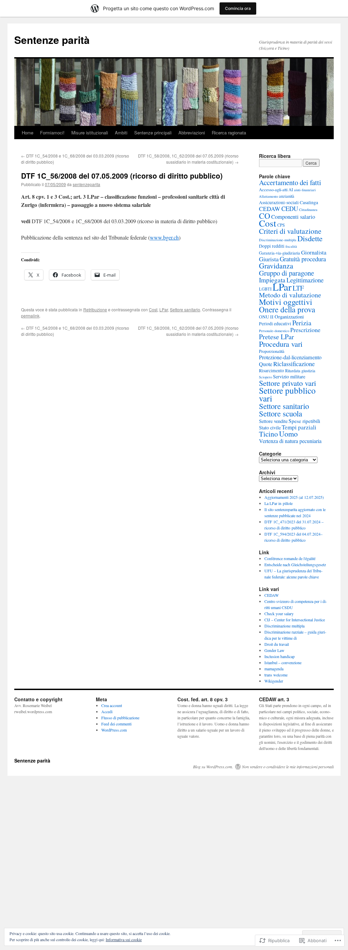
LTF (298, 288)
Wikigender (273, 681)
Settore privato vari (287, 383)
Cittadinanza (308, 209)
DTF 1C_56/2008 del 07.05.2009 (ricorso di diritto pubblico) (122, 175)
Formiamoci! (52, 132)
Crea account (111, 705)
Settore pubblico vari (287, 394)
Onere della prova (287, 309)
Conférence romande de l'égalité (289, 558)
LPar (163, 309)
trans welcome (276, 674)
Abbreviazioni (191, 132)
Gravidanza (276, 266)
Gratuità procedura (303, 259)
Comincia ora (238, 8)
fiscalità (291, 246)
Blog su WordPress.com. (213, 766)
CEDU (289, 208)
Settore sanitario (185, 309)
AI (291, 189)
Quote (265, 364)
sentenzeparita (86, 184)
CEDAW (269, 208)
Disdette (310, 238)
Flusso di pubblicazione (120, 717)
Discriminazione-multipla (277, 240)
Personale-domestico (274, 330)
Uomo (288, 434)
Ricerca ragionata (229, 132)
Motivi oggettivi (285, 301)
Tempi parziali (299, 427)
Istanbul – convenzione (282, 662)
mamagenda (273, 668)
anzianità (286, 196)
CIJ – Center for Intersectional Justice (294, 619)
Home (27, 132)
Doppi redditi (271, 246)
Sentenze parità (52, 39)
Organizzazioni (289, 316)
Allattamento (268, 196)
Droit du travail (276, 644)
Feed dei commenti (116, 723)
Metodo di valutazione (290, 294)
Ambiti (121, 132)
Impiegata (272, 280)
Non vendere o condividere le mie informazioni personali (288, 766)
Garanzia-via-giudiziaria (279, 253)
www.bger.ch (164, 237)
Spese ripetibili (304, 420)
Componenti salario (293, 216)
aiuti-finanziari (305, 189)
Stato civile (270, 427)
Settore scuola (280, 413)
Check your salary (279, 613)
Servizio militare (289, 376)
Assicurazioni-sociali (279, 202)
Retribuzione (95, 309)
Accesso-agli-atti (273, 189)
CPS (281, 225)
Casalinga (309, 202)
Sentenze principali (153, 132)
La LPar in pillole (278, 503)
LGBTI (265, 289)
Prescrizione (305, 330)
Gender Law (274, 650)
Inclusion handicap (279, 656)
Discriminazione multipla (284, 625)
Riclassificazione (294, 364)
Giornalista (313, 252)
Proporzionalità (271, 351)
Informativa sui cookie (124, 939)
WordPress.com (114, 730)
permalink (30, 315)
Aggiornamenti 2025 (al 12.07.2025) (294, 497)
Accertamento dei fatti (290, 182)
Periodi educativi (275, 324)
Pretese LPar (276, 336)
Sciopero (265, 377)
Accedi (106, 711)
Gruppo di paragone (286, 273)
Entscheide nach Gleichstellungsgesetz (295, 564)
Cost (153, 309)
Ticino (268, 434)
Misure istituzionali (89, 132)
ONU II (266, 317)
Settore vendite (273, 421)
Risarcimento (271, 370)
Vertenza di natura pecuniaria (290, 441)
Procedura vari (280, 344)
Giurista (269, 259)
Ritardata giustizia (300, 370)
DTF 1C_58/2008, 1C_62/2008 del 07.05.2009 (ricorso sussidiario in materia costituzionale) (188, 159)
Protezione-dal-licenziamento (290, 357)
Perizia (301, 322)
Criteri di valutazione (290, 231)
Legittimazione (305, 280)
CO (264, 215)
